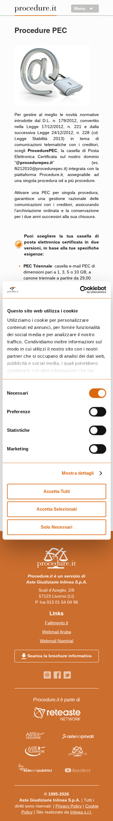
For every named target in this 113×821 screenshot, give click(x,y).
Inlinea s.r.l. (81, 812)
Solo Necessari (56, 527)
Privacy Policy (68, 806)
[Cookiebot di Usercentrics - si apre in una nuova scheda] (80, 290)
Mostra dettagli (78, 473)
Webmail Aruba (56, 631)
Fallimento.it (56, 622)
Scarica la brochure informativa (59, 655)
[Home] (35, 10)
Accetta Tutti (56, 491)
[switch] (97, 411)
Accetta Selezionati (56, 509)
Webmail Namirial (56, 640)
